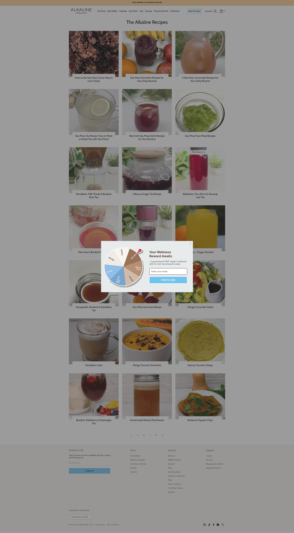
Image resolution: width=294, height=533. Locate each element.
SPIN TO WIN (168, 280)
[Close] (190, 243)
